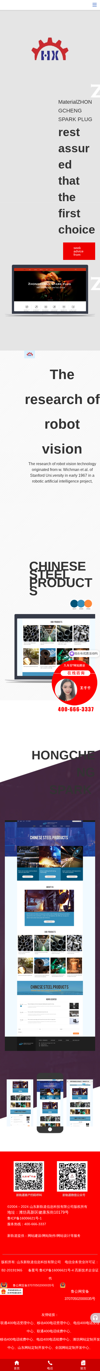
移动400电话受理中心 (53, 1323)
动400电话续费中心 (18, 1339)
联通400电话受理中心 (16, 1323)
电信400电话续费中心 (52, 1339)
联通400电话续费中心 (53, 1331)
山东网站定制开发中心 (35, 1347)
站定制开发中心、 (78, 1347)
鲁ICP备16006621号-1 (24, 1218)
